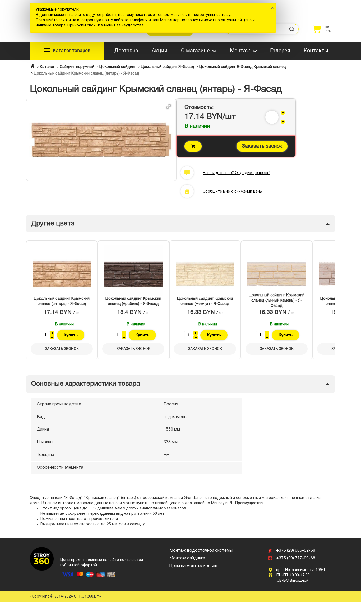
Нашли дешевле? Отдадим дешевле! (236, 173)
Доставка (126, 50)
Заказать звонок (262, 146)
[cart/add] (193, 146)
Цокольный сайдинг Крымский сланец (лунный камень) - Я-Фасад (276, 301)
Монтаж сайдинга (187, 558)
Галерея (280, 50)
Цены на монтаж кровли (193, 566)
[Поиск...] (292, 29)
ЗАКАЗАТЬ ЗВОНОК (62, 348)
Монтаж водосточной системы (201, 551)
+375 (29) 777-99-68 (295, 558)
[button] (168, 106)
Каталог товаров (71, 50)
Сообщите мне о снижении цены (232, 191)
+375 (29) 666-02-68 (295, 551)
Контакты (316, 50)
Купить (71, 335)
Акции (160, 50)
